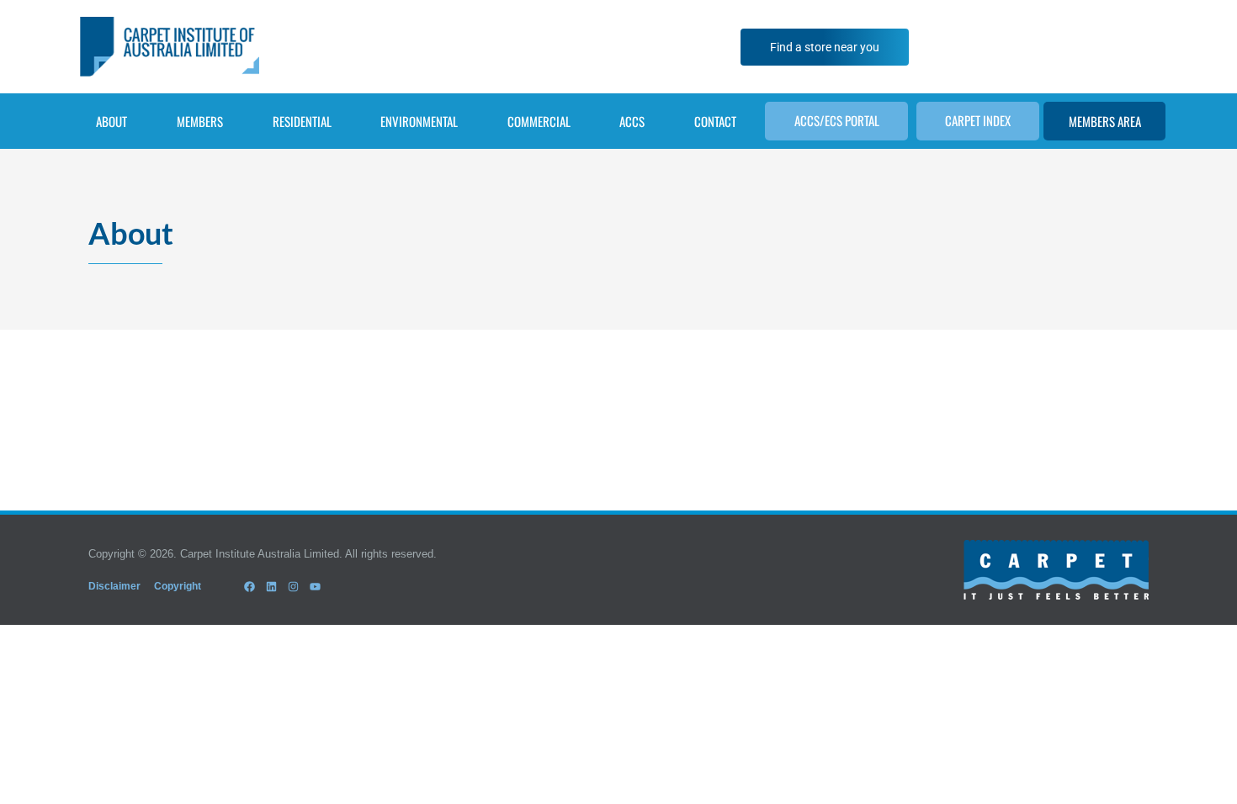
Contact (715, 121)
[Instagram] (292, 586)
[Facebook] (249, 586)
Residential (302, 121)
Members (200, 121)
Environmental (419, 121)
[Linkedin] (271, 586)
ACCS (632, 121)
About (111, 121)
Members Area (1105, 121)
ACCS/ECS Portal (836, 120)
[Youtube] (315, 586)
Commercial (539, 121)
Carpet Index (978, 120)
